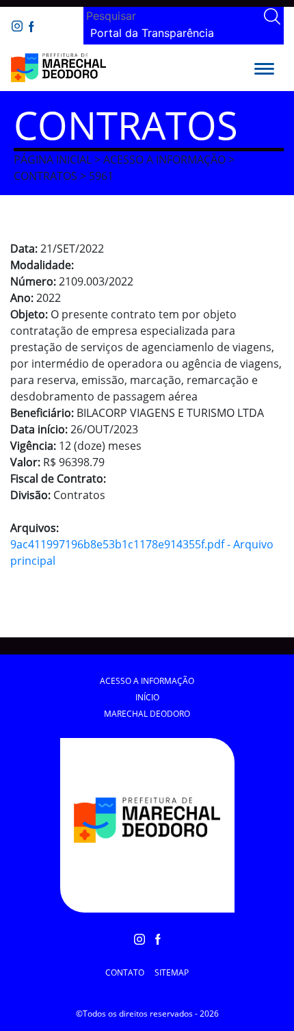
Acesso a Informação (147, 681)
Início (147, 697)
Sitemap (172, 972)
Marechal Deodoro (147, 714)
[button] (264, 68)
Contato (124, 972)
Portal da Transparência (152, 33)
